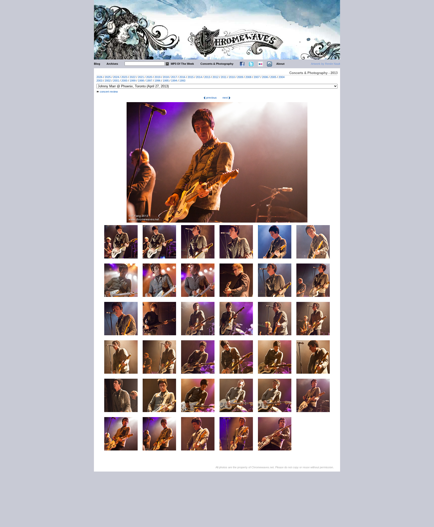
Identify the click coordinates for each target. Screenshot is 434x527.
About (280, 63)
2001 (116, 80)
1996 (157, 80)
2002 (108, 80)
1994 (174, 80)
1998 (141, 80)
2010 (232, 77)
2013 (207, 77)
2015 (191, 77)
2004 (282, 77)
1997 (149, 80)
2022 (133, 77)
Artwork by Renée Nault (325, 63)
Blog (97, 63)
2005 (273, 77)
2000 (124, 80)
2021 (141, 77)
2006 (265, 77)
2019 (157, 77)
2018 (166, 77)
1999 (133, 80)
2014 (199, 77)
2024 (116, 77)
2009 (240, 77)
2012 (215, 77)
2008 (248, 77)
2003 (99, 80)
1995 (166, 80)
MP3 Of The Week (182, 63)
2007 (257, 77)
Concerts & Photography (216, 63)
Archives (112, 63)
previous (211, 97)
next (226, 97)
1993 (182, 80)
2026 (99, 77)
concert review (109, 91)
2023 (124, 77)
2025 (108, 77)
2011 (224, 77)
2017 (174, 77)
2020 (149, 77)
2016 (182, 77)
